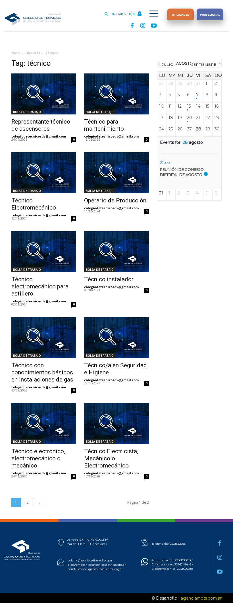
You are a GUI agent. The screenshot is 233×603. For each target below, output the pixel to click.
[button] (106, 14)
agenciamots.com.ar (201, 598)
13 (189, 106)
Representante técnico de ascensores (40, 125)
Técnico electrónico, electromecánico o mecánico (38, 458)
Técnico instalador (109, 279)
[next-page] (39, 502)
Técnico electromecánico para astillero (39, 286)
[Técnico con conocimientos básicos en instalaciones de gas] (43, 337)
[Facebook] (132, 25)
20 (189, 117)
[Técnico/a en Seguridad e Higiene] (116, 337)
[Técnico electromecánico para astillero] (43, 251)
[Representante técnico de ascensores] (43, 93)
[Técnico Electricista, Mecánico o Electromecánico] (116, 423)
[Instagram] (143, 25)
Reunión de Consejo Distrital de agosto (182, 172)
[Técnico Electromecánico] (43, 172)
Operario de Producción (115, 200)
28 (198, 129)
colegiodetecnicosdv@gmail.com (38, 136)
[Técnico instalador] (116, 251)
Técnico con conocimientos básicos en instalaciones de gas (42, 372)
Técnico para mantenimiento (104, 125)
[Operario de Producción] (116, 172)
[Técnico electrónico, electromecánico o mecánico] (43, 423)
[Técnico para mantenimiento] (116, 93)
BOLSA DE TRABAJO (27, 112)
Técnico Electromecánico (33, 204)
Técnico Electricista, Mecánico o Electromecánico (111, 458)
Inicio (15, 53)
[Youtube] (153, 25)
